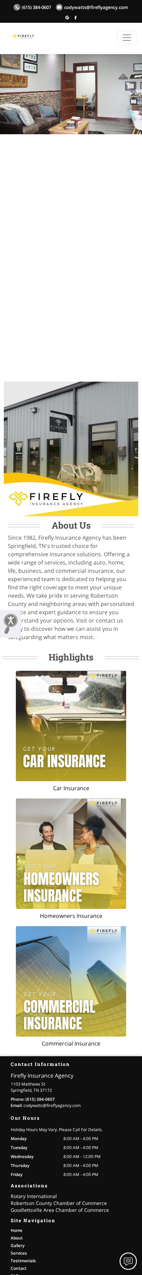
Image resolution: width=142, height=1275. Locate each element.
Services (19, 1253)
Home (16, 1230)
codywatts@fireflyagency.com (96, 7)
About (17, 1238)
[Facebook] (75, 17)
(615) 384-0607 (36, 7)
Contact (19, 1268)
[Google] (67, 17)
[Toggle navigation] (126, 38)
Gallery (17, 1245)
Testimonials (23, 1261)
